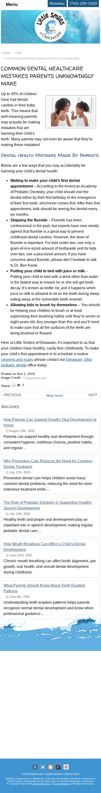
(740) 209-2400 (83, 3)
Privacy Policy (72, 773)
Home (6, 52)
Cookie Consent (53, 773)
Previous (12, 395)
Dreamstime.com (36, 377)
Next (93, 395)
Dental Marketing (61, 783)
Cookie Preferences (32, 773)
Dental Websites (41, 783)
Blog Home (55, 395)
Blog (19, 52)
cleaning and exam (17, 360)
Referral (57, 3)
